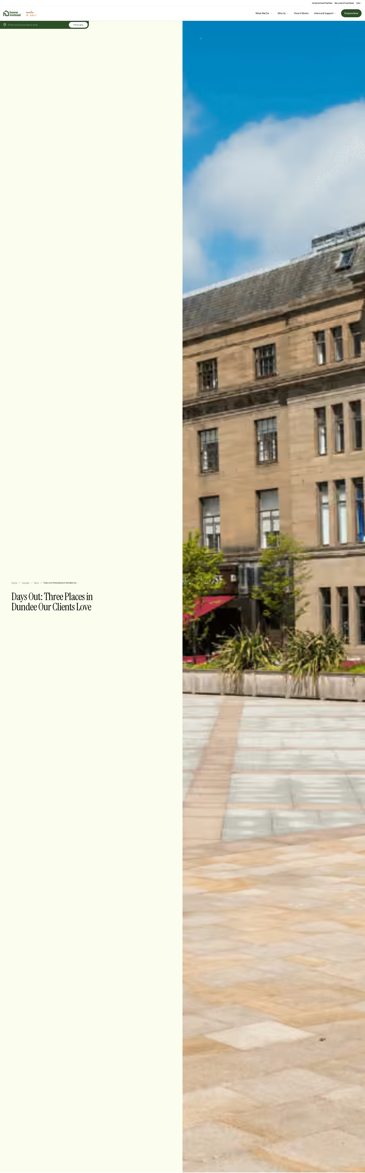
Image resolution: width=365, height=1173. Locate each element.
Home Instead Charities (322, 3)
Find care (78, 24)
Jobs (358, 3)
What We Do (262, 13)
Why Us (282, 13)
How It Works (301, 13)
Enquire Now (351, 13)
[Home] (12, 13)
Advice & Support (324, 13)
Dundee (25, 582)
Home (14, 582)
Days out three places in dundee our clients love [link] (61, 582)
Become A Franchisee (344, 3)
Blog (36, 582)
